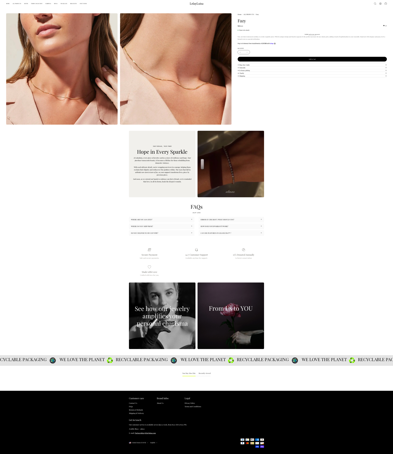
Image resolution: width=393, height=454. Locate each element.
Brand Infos (163, 398)
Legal (187, 398)
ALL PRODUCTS (248, 14)
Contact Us (133, 403)
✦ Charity (241, 73)
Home (240, 14)
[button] (375, 3)
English (152, 443)
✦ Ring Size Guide (244, 65)
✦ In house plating (244, 70)
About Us (160, 403)
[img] (385, 25)
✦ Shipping (241, 76)
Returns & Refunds (136, 410)
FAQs (131, 406)
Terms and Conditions (193, 406)
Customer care (136, 398)
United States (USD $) (139, 443)
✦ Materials (241, 68)
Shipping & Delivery (136, 413)
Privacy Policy (190, 403)
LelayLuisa (196, 3)
